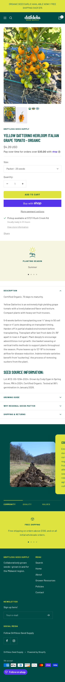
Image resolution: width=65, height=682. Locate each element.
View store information (17, 227)
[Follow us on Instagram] (13, 640)
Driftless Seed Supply (16, 129)
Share (7, 233)
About (39, 574)
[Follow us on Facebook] (7, 640)
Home (39, 568)
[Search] (10, 18)
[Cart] (59, 18)
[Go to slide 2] (31, 274)
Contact (40, 592)
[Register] (48, 615)
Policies (40, 586)
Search (39, 562)
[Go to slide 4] (36, 274)
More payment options (32, 211)
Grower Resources (45, 580)
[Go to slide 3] (33, 274)
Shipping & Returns (15, 414)
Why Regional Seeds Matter (19, 406)
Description (10, 290)
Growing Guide (12, 397)
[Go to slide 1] (28, 274)
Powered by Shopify (36, 652)
